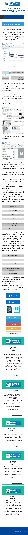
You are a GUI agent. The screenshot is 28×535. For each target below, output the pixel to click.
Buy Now (13, 328)
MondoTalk (16, 287)
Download (13, 321)
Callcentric (4, 287)
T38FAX (22, 285)
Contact (24, 533)
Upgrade (13, 324)
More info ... (17, 375)
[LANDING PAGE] (14, 3)
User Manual (13, 317)
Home (8, 531)
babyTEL (10, 287)
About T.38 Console (15, 531)
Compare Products (13, 333)
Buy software (12, 533)
